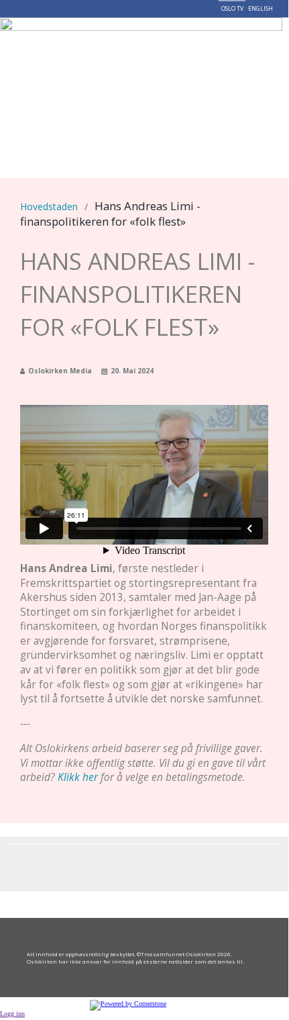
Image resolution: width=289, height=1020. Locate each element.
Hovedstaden (49, 206)
